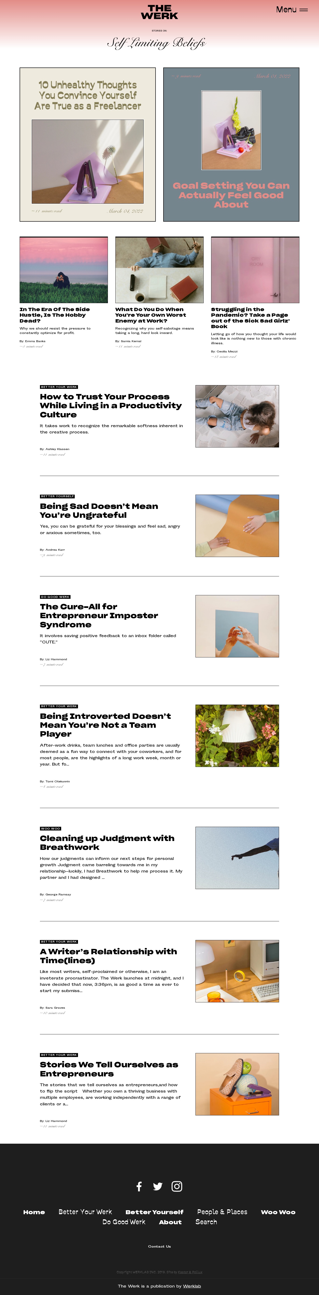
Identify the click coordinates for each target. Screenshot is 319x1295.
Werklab (192, 1287)
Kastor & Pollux (190, 1272)
